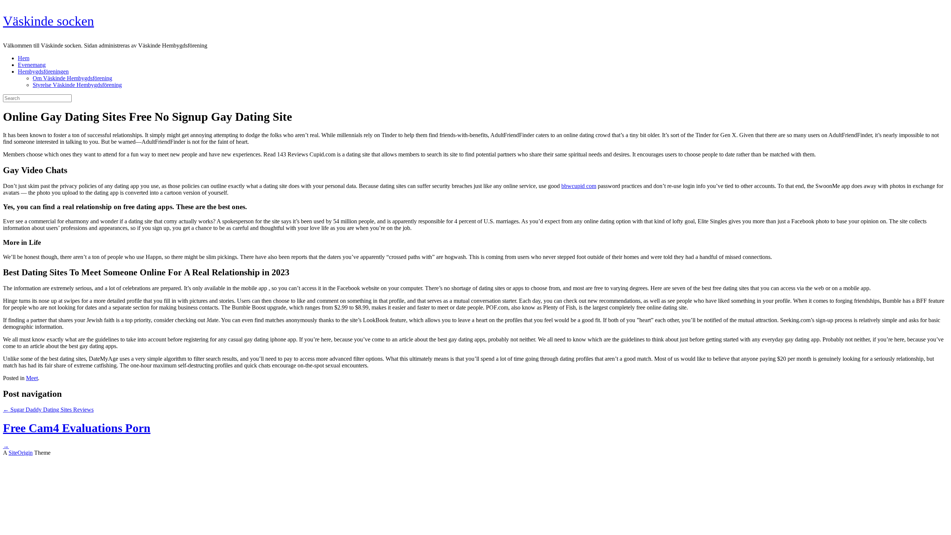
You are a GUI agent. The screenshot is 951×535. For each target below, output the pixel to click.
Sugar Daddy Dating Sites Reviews (48, 409)
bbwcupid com (578, 186)
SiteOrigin (21, 453)
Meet (32, 378)
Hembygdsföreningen (43, 71)
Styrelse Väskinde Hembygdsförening (77, 85)
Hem (23, 58)
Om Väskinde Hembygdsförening (72, 78)
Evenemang (32, 65)
